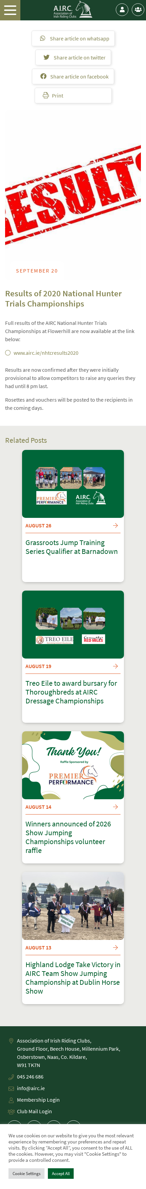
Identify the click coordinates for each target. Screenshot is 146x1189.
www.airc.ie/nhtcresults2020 (46, 352)
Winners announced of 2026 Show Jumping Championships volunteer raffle (68, 837)
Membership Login (38, 1099)
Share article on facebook (79, 76)
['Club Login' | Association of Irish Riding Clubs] (138, 9)
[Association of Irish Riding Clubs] (73, 9)
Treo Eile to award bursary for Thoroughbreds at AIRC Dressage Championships (71, 692)
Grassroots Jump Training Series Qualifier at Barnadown (71, 547)
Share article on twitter (79, 57)
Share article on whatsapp (79, 38)
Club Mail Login (34, 1111)
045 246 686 (30, 1076)
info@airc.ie (31, 1088)
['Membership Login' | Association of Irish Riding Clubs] (122, 9)
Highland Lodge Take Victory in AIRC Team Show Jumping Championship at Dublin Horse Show (73, 978)
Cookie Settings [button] (26, 1173)
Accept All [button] (61, 1173)
